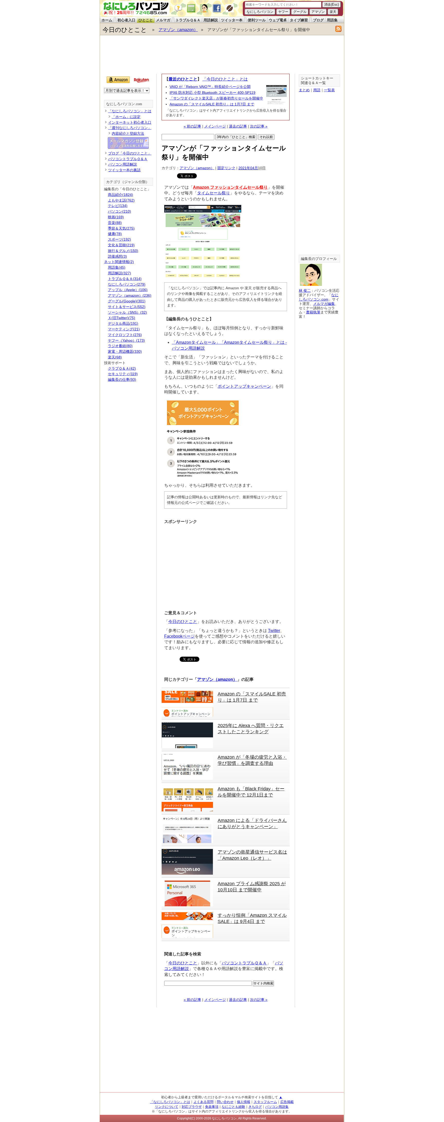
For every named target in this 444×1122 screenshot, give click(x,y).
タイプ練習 (299, 20)
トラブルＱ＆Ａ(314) (125, 279)
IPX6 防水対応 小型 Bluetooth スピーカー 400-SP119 (212, 93)
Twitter (274, 630)
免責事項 (211, 1107)
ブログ (318, 20)
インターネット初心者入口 (129, 122)
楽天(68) (115, 357)
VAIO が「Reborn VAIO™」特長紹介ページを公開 (210, 87)
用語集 (332, 20)
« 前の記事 (192, 126)
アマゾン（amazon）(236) (129, 295)
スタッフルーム (265, 1102)
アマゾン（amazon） (178, 30)
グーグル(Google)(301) (126, 301)
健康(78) (115, 234)
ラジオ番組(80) (120, 346)
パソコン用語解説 (122, 164)
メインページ (215, 126)
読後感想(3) (117, 256)
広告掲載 (287, 1102)
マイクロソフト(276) (125, 335)
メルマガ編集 (324, 304)
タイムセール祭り (213, 193)
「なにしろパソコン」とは (129, 111)
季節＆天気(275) (121, 228)
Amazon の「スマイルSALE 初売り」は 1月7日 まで (212, 104)
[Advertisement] (222, 54)
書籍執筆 (313, 312)
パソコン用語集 (277, 1107)
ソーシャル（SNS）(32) (127, 312)
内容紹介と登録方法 (128, 133)
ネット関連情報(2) (119, 262)
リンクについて (166, 1107)
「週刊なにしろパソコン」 (129, 128)
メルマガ (163, 20)
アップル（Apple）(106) (127, 290)
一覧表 (329, 90)
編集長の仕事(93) (122, 379)
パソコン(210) (119, 211)
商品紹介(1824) (120, 195)
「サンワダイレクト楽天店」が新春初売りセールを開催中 (216, 98)
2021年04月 (248, 168)
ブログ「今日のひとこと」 (129, 153)
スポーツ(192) (119, 239)
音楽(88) (115, 223)
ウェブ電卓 (278, 20)
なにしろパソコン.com (124, 104)
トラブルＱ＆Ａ (187, 20)
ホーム (106, 20)
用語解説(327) (119, 273)
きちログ (255, 1107)
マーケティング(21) (124, 329)
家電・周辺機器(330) (125, 351)
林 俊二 (305, 290)
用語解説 (210, 20)
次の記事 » (258, 126)
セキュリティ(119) (123, 374)
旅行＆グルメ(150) (123, 251)
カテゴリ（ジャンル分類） (127, 182)
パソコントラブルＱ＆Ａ (244, 963)
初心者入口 (126, 20)
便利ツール (257, 20)
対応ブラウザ (192, 1107)
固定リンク (226, 168)
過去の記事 (238, 126)
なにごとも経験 (233, 1107)
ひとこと (145, 20)
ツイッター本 (232, 20)
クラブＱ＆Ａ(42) (122, 368)
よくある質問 (203, 1102)
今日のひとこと (125, 29)
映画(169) (116, 217)
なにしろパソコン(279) (126, 284)
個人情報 (243, 1102)
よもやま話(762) (121, 200)
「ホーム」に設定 (126, 117)
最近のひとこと (183, 79)
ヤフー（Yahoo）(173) (126, 340)
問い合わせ (225, 1102)
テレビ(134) (117, 206)
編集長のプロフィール (319, 259)
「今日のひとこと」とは (225, 79)
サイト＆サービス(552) (126, 307)
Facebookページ (179, 636)
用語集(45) (116, 267)
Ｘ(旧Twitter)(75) (121, 318)
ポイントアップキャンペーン (244, 386)
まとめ (304, 90)
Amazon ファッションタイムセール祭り (230, 187)
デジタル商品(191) (123, 323)
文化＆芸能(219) (121, 245)
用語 (316, 90)
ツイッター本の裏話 (124, 170)
